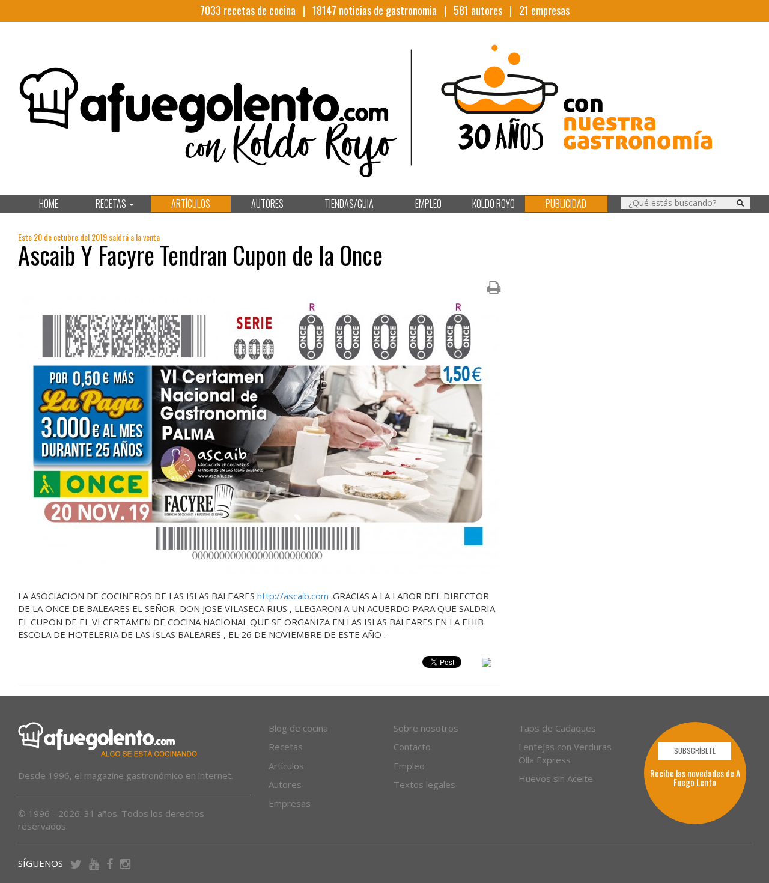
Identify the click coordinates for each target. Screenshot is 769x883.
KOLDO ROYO (493, 203)
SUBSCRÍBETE (695, 750)
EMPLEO (428, 203)
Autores (285, 784)
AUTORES (267, 203)
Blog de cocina (298, 728)
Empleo (409, 766)
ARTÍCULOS (190, 203)
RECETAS (112, 203)
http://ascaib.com (293, 596)
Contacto (412, 747)
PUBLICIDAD (566, 203)
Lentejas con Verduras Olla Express (565, 753)
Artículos (286, 766)
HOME (48, 203)
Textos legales (424, 784)
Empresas (290, 803)
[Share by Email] (486, 664)
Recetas (286, 747)
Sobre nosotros (426, 728)
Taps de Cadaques (557, 728)
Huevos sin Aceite (555, 778)
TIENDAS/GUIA (349, 203)
